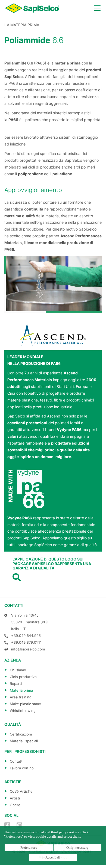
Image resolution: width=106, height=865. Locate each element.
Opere (15, 805)
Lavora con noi (22, 768)
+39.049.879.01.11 (26, 642)
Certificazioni (21, 734)
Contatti (16, 761)
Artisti (15, 798)
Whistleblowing (23, 710)
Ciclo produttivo (23, 677)
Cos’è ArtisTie (21, 791)
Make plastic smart (26, 704)
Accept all (52, 857)
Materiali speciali (24, 741)
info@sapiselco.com (28, 649)
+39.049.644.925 (26, 635)
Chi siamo (18, 670)
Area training (21, 697)
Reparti (16, 683)
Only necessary (77, 847)
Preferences (28, 847)
